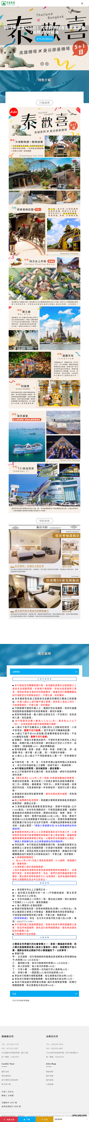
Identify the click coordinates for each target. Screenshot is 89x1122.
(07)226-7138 (13, 1044)
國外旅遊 (49, 1075)
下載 (28, 1119)
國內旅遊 (49, 1080)
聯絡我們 (49, 1071)
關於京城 (5, 1071)
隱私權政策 (6, 1075)
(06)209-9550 (57, 1044)
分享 (46, 1119)
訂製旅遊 (49, 1084)
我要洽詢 (10, 1119)
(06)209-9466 (57, 1048)
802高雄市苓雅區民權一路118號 (15, 1052)
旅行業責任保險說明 (10, 1080)
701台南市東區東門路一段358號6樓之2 (62, 1052)
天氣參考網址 (24, 1000)
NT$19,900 (44, 38)
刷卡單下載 (6, 1084)
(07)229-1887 (12, 1048)
